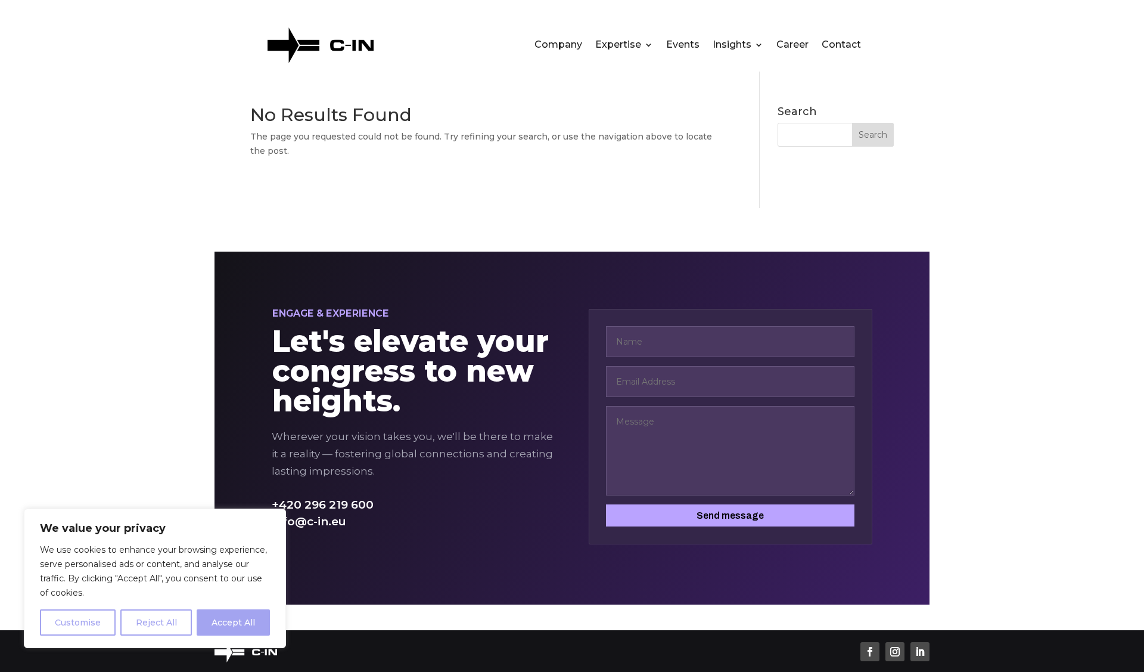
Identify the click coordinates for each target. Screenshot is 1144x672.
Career (792, 45)
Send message (730, 515)
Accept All (233, 622)
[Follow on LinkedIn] (920, 651)
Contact (841, 45)
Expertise (618, 45)
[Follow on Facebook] (869, 651)
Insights (732, 45)
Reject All (156, 622)
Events (683, 45)
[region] (155, 578)
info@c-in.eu (309, 521)
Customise (78, 622)
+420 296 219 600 (323, 505)
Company (558, 45)
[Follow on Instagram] (894, 651)
